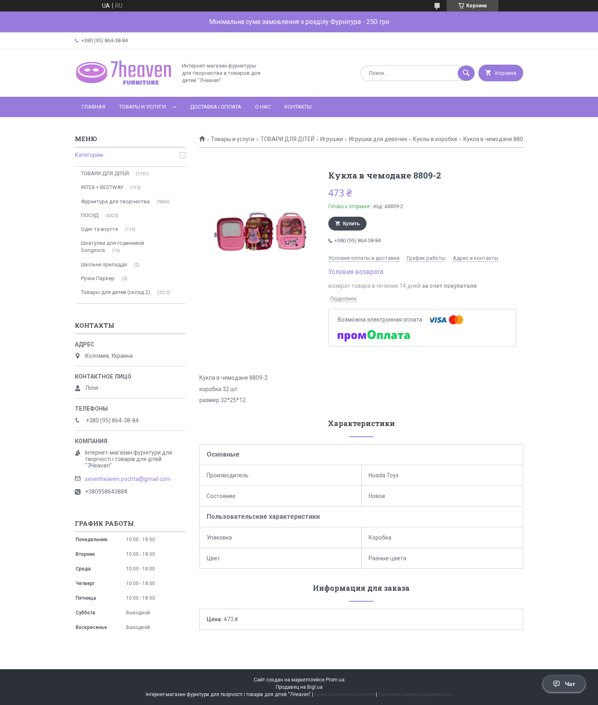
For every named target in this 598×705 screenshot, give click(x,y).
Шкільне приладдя (104, 264)
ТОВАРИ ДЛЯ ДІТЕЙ (287, 139)
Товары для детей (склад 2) (115, 292)
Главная (93, 107)
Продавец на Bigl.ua (299, 687)
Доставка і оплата (215, 107)
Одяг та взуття (99, 229)
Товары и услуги (142, 107)
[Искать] (466, 73)
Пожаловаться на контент (344, 694)
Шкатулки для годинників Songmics (112, 246)
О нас (263, 107)
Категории (89, 155)
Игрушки (331, 139)
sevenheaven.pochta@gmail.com (128, 479)
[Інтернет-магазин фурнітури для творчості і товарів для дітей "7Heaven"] (123, 86)
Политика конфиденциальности (415, 694)
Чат (570, 684)
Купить (351, 223)
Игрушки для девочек (378, 139)
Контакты (298, 107)
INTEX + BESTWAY (102, 187)
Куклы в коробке (435, 139)
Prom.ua (335, 680)
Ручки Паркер (98, 278)
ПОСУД (89, 215)
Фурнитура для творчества (115, 201)
